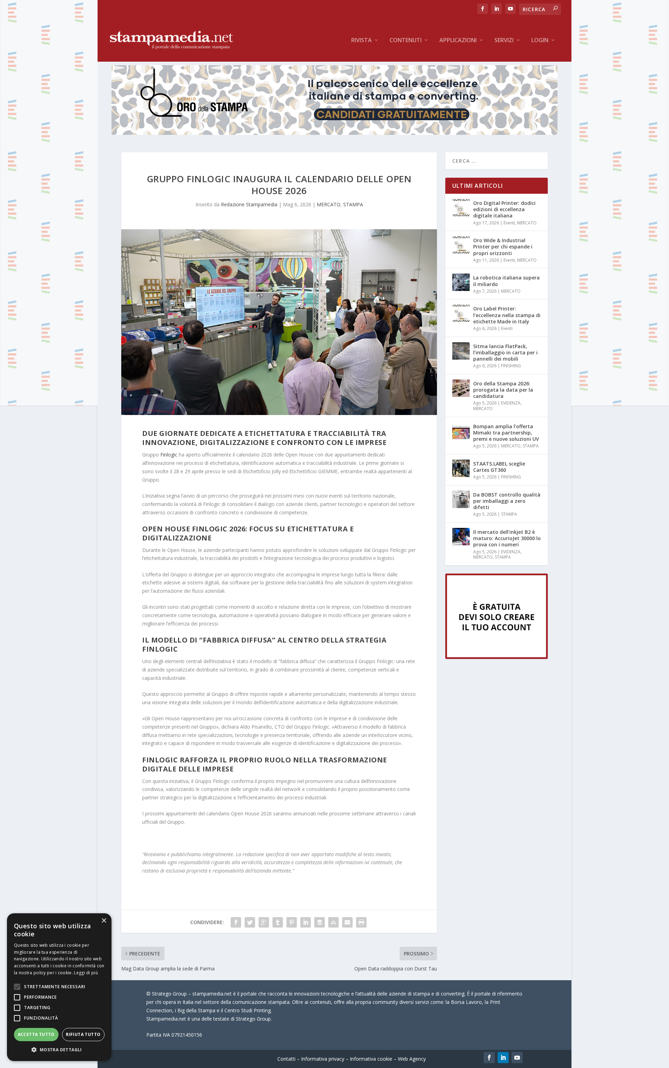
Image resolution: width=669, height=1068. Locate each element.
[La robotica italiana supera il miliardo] (461, 282)
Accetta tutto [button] (36, 1034)
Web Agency (412, 1058)
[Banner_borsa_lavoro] (496, 657)
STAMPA (353, 204)
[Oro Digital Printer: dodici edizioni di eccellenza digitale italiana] (461, 207)
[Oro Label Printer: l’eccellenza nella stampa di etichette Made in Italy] (461, 313)
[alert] (59, 987)
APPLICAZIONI (458, 40)
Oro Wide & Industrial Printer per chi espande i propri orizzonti (502, 246)
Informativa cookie (371, 1058)
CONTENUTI (406, 40)
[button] (59, 1050)
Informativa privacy (322, 1058)
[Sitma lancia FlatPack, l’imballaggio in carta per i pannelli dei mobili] (461, 351)
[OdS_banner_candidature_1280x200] (335, 133)
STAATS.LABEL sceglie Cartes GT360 (499, 466)
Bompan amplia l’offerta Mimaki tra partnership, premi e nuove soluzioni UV (506, 432)
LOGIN (539, 40)
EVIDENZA (511, 403)
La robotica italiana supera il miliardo (506, 280)
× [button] (103, 920)
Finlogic (168, 454)
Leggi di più (86, 973)
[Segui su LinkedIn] (503, 1057)
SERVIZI (504, 40)
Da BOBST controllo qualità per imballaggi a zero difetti (506, 500)
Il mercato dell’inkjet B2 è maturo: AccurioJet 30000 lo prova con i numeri (507, 538)
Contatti (286, 1058)
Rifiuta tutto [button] (83, 1034)
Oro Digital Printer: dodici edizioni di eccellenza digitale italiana (504, 209)
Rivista (361, 40)
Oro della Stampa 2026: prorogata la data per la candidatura (503, 389)
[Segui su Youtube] (517, 1057)
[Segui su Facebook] (489, 1057)
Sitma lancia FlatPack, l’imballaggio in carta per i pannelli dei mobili (505, 352)
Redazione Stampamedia (249, 204)
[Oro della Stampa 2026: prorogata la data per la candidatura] (461, 388)
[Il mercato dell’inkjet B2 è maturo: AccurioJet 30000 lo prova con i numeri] (461, 536)
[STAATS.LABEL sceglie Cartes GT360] (461, 468)
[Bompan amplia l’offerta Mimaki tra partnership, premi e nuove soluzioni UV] (461, 431)
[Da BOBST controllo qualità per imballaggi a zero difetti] (461, 499)
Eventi (509, 223)
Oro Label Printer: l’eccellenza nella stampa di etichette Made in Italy (506, 314)
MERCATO (328, 204)
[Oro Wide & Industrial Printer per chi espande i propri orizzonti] (461, 245)
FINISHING (511, 366)
